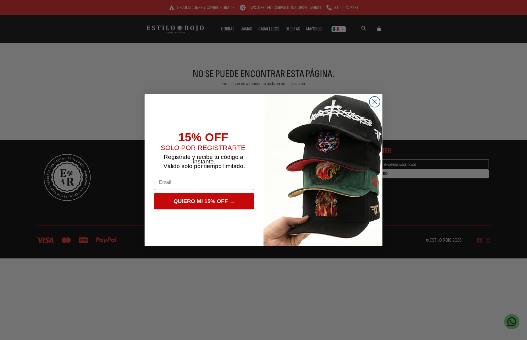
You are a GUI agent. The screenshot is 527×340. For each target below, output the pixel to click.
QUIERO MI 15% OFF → (204, 201)
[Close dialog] (374, 101)
